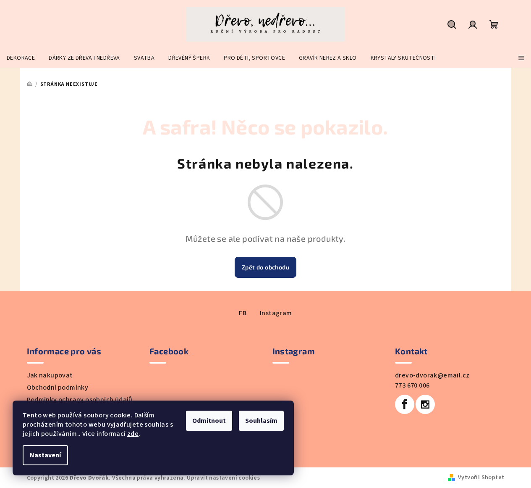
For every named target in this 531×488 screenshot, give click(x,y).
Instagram (276, 313)
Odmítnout (209, 420)
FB (242, 313)
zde (133, 433)
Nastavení (45, 455)
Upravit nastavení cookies (223, 478)
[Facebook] (404, 404)
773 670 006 (412, 385)
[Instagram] (425, 404)
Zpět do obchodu (265, 267)
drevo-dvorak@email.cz (432, 375)
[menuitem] (21, 58)
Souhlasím (261, 420)
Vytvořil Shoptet (481, 477)
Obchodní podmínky (58, 387)
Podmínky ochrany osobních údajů (80, 399)
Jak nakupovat (50, 375)
